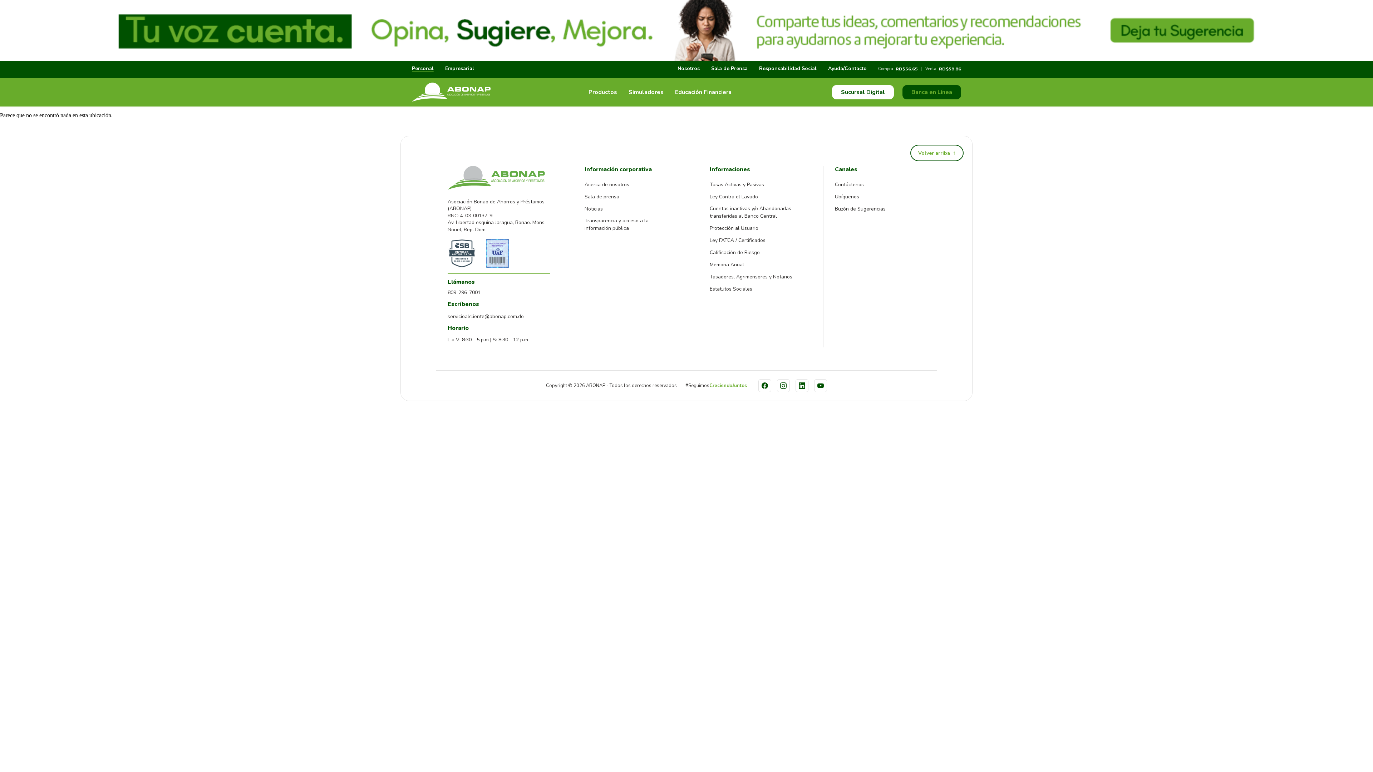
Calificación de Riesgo (735, 252)
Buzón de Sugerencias (860, 209)
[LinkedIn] (802, 385)
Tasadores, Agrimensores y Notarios (751, 276)
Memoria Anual (727, 264)
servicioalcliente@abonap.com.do (486, 316)
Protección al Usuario (734, 228)
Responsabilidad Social (788, 68)
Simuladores (646, 92)
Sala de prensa (602, 196)
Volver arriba (937, 153)
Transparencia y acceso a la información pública (617, 224)
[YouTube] (820, 385)
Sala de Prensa (729, 68)
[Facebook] (764, 385)
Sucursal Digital (863, 92)
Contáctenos (849, 184)
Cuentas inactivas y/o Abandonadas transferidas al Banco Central (750, 212)
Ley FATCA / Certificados (738, 240)
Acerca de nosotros (607, 184)
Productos (603, 92)
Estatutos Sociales (731, 289)
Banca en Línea (931, 92)
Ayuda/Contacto (847, 68)
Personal (423, 68)
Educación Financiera (703, 92)
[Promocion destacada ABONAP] (686, 30)
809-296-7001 (464, 292)
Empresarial (459, 68)
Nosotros (689, 68)
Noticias (594, 209)
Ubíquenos (847, 196)
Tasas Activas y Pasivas (737, 184)
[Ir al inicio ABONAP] (451, 92)
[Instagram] (783, 385)
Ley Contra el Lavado (734, 196)
